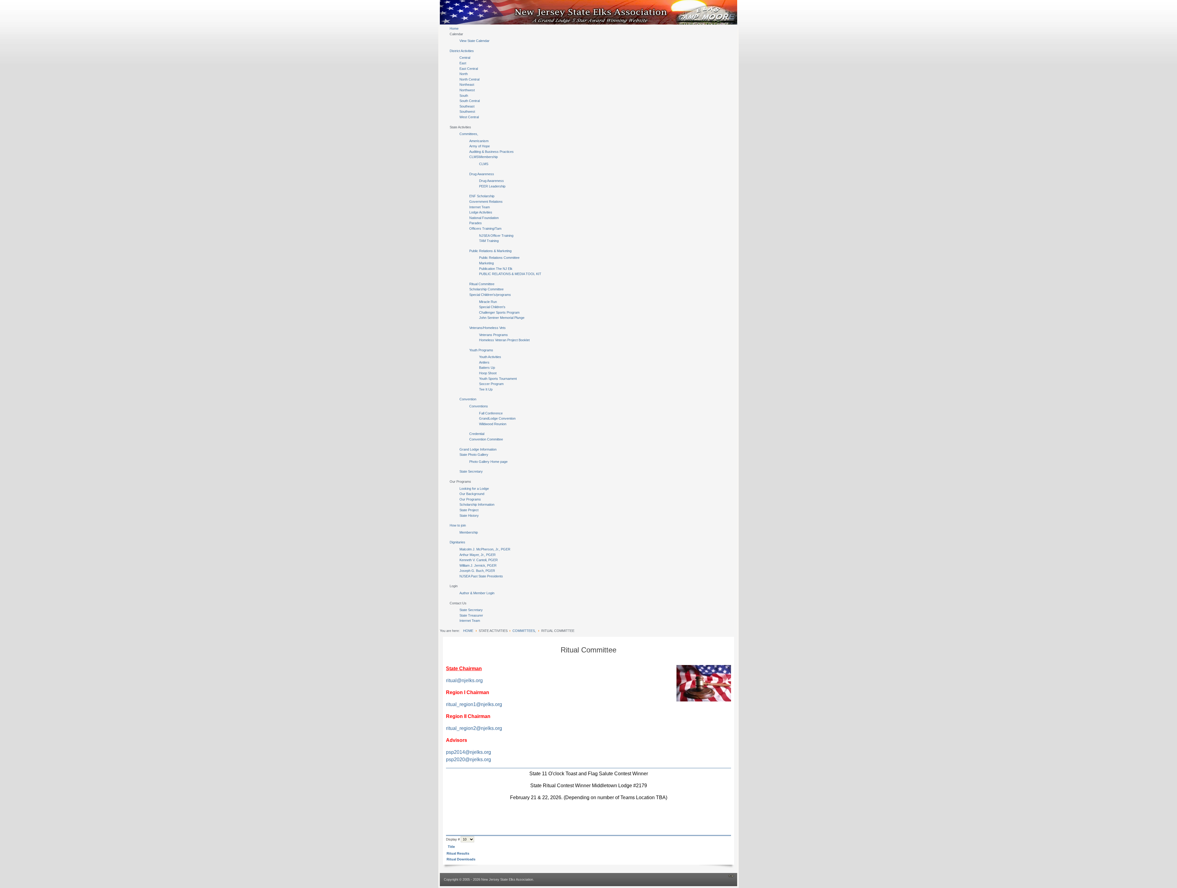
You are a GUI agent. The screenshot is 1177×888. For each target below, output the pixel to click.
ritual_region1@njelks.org (474, 704)
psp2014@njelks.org (468, 752)
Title (451, 846)
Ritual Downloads (461, 859)
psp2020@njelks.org (468, 759)
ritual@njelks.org (464, 680)
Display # (453, 839)
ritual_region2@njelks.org (474, 728)
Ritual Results (458, 853)
